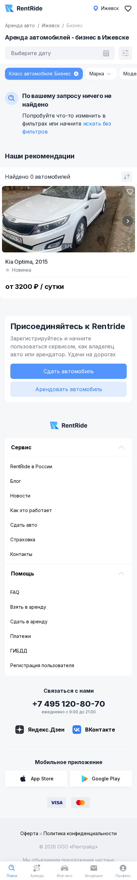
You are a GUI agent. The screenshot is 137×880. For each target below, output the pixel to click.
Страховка (22, 539)
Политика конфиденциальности (80, 833)
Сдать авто (23, 525)
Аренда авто (20, 25)
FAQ (14, 592)
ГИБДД (18, 651)
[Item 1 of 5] (68, 219)
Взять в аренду (28, 607)
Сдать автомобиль (69, 371)
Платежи (20, 636)
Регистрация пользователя (42, 665)
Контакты (21, 554)
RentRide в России (31, 466)
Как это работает (31, 510)
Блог (15, 481)
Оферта (29, 833)
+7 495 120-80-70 (68, 704)
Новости (20, 495)
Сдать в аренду (29, 621)
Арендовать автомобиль (68, 389)
